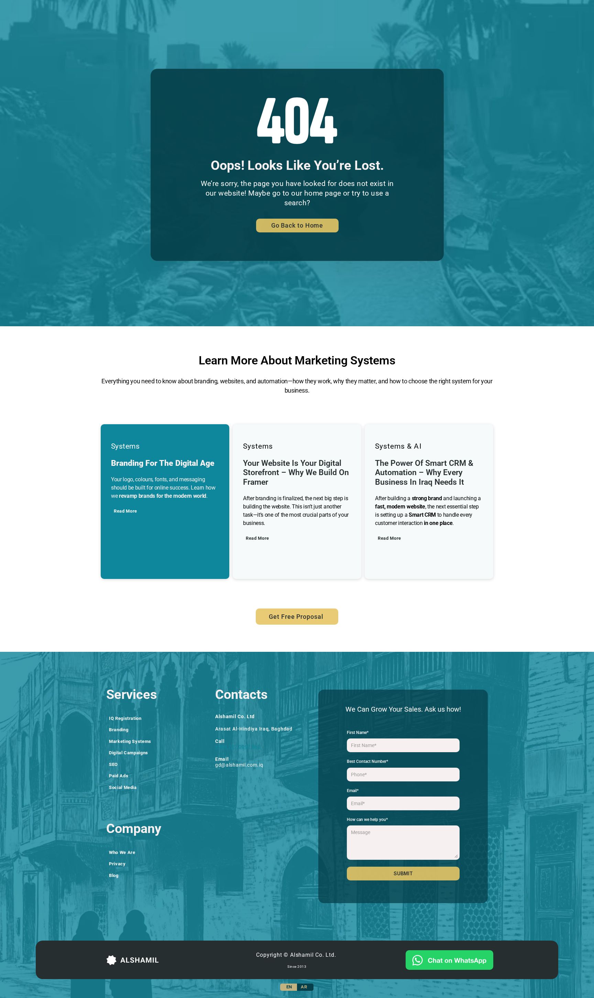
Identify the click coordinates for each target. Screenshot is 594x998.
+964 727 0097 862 (238, 746)
